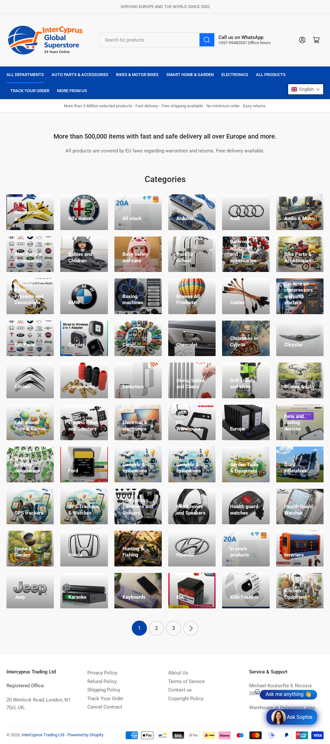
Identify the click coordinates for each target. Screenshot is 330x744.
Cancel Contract (104, 707)
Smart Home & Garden (190, 74)
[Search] (207, 40)
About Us (178, 673)
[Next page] (191, 628)
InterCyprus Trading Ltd (43, 734)
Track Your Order (29, 90)
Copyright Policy (185, 698)
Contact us (180, 690)
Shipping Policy (103, 690)
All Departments (25, 74)
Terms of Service (186, 681)
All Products (271, 74)
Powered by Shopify (85, 734)
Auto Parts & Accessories (80, 74)
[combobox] (157, 39)
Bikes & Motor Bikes (137, 74)
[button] (305, 89)
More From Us (72, 90)
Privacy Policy (102, 673)
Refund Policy (102, 681)
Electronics (234, 74)
